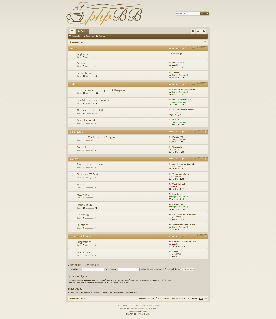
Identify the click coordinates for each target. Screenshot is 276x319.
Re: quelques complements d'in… (183, 241)
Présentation (84, 73)
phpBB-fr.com (142, 311)
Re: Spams (173, 251)
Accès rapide (73, 32)
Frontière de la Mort (80, 236)
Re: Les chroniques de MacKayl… (183, 214)
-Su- (174, 112)
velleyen (175, 166)
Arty (128, 308)
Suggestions (84, 242)
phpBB (130, 305)
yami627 (175, 176)
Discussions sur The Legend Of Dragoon (101, 90)
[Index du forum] (106, 13)
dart (174, 65)
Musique (82, 184)
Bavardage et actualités (91, 164)
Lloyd (174, 187)
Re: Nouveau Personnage (180, 100)
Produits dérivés (86, 120)
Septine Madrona (179, 75)
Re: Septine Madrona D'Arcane (182, 224)
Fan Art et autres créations (93, 100)
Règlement (83, 54)
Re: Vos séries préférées (179, 174)
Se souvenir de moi (172, 269)
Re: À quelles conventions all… (182, 164)
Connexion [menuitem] (199, 32)
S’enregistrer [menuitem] (204, 32)
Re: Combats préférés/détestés (182, 90)
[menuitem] (193, 31)
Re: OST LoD (174, 120)
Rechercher (76, 36)
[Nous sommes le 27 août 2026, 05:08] (205, 42)
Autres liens (84, 147)
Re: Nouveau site (176, 62)
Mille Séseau (76, 131)
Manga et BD (84, 205)
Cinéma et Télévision (89, 174)
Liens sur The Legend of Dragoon (96, 137)
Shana (135, 292)
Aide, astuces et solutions (92, 110)
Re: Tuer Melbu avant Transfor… (182, 110)
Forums (83, 31)
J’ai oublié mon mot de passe (152, 269)
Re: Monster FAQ (176, 137)
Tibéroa (73, 84)
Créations (82, 225)
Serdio (72, 48)
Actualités (82, 63)
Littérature (83, 215)
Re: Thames (174, 73)
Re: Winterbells (175, 147)
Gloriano (74, 158)
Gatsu (174, 149)
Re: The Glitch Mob (177, 184)
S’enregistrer (103, 36)
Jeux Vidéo (83, 194)
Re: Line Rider (175, 194)
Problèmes (83, 252)
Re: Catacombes (176, 204)
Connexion (89, 36)
